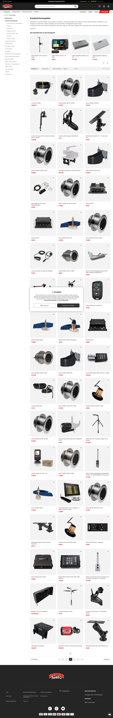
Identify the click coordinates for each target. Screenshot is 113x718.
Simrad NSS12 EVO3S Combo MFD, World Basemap (69, 577)
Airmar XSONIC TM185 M (92, 103)
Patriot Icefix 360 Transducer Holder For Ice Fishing (97, 439)
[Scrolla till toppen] (70, 653)
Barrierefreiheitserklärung (29, 692)
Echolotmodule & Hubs (12, 33)
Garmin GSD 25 (90, 340)
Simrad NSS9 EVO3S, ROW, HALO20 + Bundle (97, 373)
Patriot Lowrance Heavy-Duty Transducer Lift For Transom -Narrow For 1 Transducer (97, 577)
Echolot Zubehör (11, 38)
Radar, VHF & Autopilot (10, 61)
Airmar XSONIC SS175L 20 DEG (67, 103)
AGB (7, 692)
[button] (99, 1)
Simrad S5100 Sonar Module (38, 576)
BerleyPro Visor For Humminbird (39, 611)
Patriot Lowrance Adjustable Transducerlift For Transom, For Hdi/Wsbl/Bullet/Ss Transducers (97, 474)
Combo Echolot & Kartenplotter (14, 23)
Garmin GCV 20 (35, 238)
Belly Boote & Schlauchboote (12, 64)
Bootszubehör (8, 48)
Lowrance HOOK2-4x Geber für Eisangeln (41, 271)
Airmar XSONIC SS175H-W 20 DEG (67, 203)
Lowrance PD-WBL (36, 103)
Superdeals (105, 11)
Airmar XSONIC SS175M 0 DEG (39, 170)
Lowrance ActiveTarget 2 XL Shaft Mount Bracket (96, 612)
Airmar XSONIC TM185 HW (65, 373)
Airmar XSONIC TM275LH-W (93, 170)
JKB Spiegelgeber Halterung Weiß (100, 56)
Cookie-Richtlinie (63, 300)
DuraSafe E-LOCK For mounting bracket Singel (70, 645)
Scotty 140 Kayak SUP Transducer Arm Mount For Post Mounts (43, 136)
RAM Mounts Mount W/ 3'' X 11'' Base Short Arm (97, 136)
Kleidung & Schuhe (27, 11)
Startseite (6, 15)
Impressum (9, 696)
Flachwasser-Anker (10, 46)
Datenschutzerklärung (46, 692)
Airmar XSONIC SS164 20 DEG (66, 473)
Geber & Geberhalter (10, 41)
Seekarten (9, 36)
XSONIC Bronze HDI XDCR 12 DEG (94, 406)
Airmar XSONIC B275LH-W (65, 238)
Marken (90, 11)
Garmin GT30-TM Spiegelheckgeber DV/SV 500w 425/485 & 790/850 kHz (97, 271)
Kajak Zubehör (8, 66)
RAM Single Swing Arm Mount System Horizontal (41, 543)
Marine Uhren (8, 74)
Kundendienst (83, 1)
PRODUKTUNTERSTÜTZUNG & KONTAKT (30, 696)
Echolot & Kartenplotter (11, 20)
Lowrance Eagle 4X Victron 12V (39, 473)
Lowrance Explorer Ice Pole (65, 611)
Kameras (7, 71)
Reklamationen (44, 696)
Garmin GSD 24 (90, 203)
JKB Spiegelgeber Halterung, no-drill (80, 56)
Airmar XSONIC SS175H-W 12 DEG (67, 406)
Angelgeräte (7, 11)
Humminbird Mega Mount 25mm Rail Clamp (70, 170)
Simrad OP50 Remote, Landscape (94, 542)
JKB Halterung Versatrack (37, 645)
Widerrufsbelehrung (11, 701)
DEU (8, 1)
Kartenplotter (10, 28)
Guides (96, 11)
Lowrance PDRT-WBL (36, 406)
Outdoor (36, 11)
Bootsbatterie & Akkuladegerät (13, 53)
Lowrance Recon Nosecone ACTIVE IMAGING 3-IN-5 (70, 439)
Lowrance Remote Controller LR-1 (94, 305)
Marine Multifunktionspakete (12, 56)
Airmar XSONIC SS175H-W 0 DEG (94, 507)
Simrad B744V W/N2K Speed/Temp (68, 340)
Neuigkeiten (83, 11)
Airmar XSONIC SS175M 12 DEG (94, 238)
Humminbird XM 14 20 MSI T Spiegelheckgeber (38, 204)
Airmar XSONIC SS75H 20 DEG (66, 271)
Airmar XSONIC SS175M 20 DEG (39, 438)
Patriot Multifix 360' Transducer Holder (39, 56)
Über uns (25, 701)
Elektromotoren (9, 43)
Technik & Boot (16, 11)
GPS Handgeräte (9, 69)
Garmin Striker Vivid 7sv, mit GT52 (59, 56)
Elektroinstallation (9, 59)
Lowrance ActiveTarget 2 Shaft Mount (68, 136)
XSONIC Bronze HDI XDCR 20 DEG (67, 542)
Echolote (9, 26)
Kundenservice (65, 691)
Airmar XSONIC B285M (37, 340)
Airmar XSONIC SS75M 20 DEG (39, 373)
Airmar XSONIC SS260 (37, 507)
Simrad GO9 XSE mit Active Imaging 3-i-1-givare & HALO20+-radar (69, 508)
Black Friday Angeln (90, 702)
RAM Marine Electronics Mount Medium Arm (97, 645)
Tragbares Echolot (11, 31)
